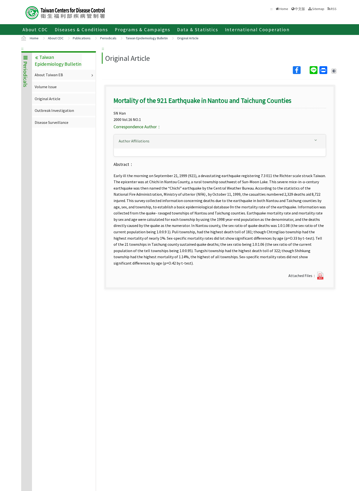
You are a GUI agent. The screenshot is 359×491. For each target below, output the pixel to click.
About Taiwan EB (49, 74)
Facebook (300, 70)
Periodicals (108, 38)
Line (314, 70)
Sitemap (318, 9)
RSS (334, 9)
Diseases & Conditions (81, 29)
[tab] (220, 141)
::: (22, 48)
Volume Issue (46, 86)
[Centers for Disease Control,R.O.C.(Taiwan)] (65, 12)
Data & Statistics (197, 29)
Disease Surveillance (51, 122)
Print (324, 70)
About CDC (35, 29)
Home (283, 9)
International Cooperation (257, 29)
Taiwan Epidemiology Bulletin (147, 38)
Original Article (188, 38)
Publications (82, 38)
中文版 (300, 8)
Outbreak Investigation (54, 110)
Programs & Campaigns (142, 29)
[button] (220, 141)
